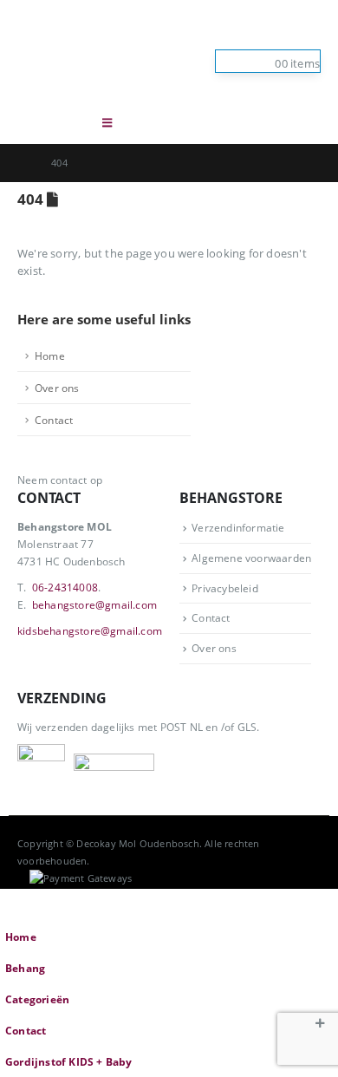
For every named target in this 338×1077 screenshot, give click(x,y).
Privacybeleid (225, 588)
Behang (25, 968)
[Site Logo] (104, 50)
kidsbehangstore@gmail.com (89, 630)
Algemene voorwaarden (251, 558)
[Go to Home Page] (22, 163)
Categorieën (37, 999)
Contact (54, 420)
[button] (69, 122)
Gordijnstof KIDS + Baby (69, 1061)
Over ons (57, 388)
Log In (305, 35)
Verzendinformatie (238, 527)
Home (50, 355)
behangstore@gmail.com (94, 604)
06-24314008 (65, 587)
